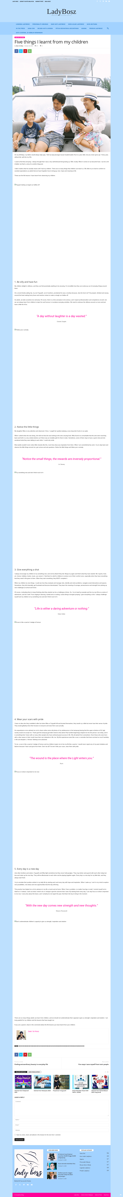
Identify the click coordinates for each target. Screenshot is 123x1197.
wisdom (82, 1046)
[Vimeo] (103, 1)
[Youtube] (109, 1)
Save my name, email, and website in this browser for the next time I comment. (39, 1135)
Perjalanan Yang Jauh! (59, 1090)
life (65, 1046)
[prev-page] (105, 1072)
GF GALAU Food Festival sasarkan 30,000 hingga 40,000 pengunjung (67, 1156)
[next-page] (108, 1072)
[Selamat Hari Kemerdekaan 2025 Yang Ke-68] (100, 1082)
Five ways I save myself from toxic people (93, 1064)
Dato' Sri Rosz (19, 46)
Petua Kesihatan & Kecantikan (67, 28)
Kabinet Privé (39, 1)
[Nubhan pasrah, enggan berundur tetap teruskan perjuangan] (52, 1175)
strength (76, 1046)
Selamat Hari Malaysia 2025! (42, 1090)
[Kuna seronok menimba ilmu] (52, 1166)
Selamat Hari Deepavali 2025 (22, 1091)
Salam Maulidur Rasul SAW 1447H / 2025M (80, 1091)
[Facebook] (97, 1)
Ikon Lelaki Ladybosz (76, 24)
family (30, 1046)
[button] (108, 28)
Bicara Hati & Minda (45, 28)
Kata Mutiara (92, 24)
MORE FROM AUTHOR (34, 1072)
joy (57, 1046)
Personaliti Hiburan (40, 24)
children (21, 1046)
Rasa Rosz (48, 1)
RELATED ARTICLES (21, 1072)
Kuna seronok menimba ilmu (66, 1163)
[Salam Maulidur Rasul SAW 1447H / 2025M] (80, 1082)
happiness (39, 1046)
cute (26, 1046)
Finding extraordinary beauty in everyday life (31, 1064)
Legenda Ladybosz (23, 24)
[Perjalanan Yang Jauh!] (61, 1082)
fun (35, 1046)
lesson (61, 1046)
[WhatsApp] (30, 51)
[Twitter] (100, 1)
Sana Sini (31, 28)
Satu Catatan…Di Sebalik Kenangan (29, 33)
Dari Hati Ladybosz (58, 24)
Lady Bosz (15, 1)
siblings (70, 1046)
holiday (46, 1046)
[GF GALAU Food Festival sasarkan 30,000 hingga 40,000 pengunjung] (52, 1157)
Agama (83, 28)
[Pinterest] (25, 51)
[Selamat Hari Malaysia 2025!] (42, 1082)
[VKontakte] (106, 1)
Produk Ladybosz (95, 28)
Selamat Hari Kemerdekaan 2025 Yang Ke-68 (99, 1091)
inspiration (52, 1046)
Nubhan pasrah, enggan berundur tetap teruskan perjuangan (65, 1174)
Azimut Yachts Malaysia (27, 1)
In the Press (20, 28)
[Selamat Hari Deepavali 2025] (23, 1082)
